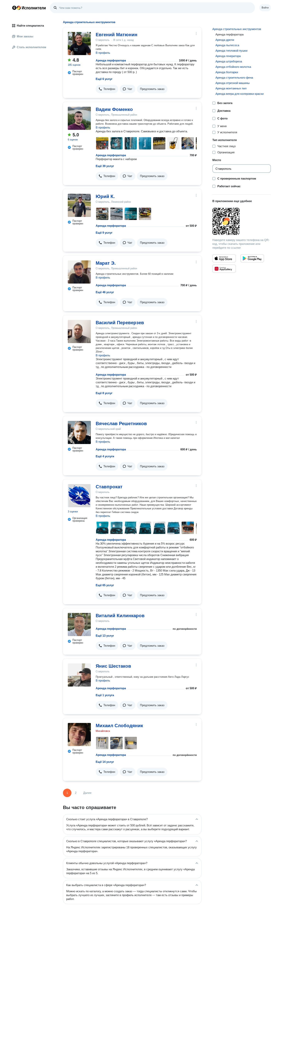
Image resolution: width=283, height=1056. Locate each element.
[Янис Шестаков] (79, 675)
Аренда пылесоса (227, 45)
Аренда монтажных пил (231, 88)
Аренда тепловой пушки (231, 50)
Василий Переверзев (120, 322)
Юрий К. (105, 196)
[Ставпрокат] (79, 495)
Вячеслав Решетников (121, 423)
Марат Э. (106, 263)
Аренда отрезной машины (232, 83)
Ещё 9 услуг (104, 232)
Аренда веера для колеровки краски (239, 93)
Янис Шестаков (113, 666)
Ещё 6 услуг (104, 79)
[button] (107, 89)
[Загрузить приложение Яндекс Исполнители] (241, 221)
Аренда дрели (224, 39)
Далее (87, 792)
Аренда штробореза (228, 61)
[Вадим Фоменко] (79, 118)
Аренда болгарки (226, 72)
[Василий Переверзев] (79, 331)
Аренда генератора (228, 56)
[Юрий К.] (79, 205)
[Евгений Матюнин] (79, 43)
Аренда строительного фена (234, 77)
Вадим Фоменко (114, 109)
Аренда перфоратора (111, 60)
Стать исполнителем (31, 47)
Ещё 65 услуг (105, 585)
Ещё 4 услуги (105, 456)
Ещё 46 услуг (105, 292)
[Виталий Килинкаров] (79, 624)
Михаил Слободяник (119, 725)
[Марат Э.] (79, 272)
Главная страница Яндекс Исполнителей (29, 8)
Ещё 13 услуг (105, 635)
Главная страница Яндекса (14, 8)
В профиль (103, 52)
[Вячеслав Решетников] (79, 432)
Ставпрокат (109, 486)
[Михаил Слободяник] (79, 734)
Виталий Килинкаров (120, 615)
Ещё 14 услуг (105, 761)
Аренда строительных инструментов (236, 29)
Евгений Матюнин (116, 34)
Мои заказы (25, 36)
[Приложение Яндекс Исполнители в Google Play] (252, 258)
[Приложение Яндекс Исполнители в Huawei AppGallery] (224, 269)
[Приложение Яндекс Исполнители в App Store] (224, 258)
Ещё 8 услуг (104, 393)
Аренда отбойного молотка (233, 66)
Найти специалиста (30, 25)
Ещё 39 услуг (105, 166)
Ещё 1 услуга (105, 695)
